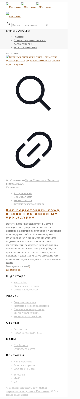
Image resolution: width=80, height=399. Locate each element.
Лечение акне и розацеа (29, 309)
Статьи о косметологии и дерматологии (30, 42)
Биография (20, 282)
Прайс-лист (21, 345)
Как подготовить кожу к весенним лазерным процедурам (33, 214)
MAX (17, 378)
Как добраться (23, 361)
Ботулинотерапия (25, 302)
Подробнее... (14, 269)
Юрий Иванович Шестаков (42, 180)
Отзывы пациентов (26, 289)
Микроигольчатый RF (27, 316)
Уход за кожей (23, 193)
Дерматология (23, 196)
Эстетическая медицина (29, 204)
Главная (19, 36)
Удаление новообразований (31, 305)
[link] (47, 25)
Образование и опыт (26, 286)
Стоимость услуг (24, 349)
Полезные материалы (27, 332)
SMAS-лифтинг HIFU (26, 312)
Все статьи (20, 329)
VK (15, 381)
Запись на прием (24, 365)
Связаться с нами (25, 368)
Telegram (19, 374)
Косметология (23, 200)
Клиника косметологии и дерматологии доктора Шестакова (27, 389)
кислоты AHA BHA (25, 47)
